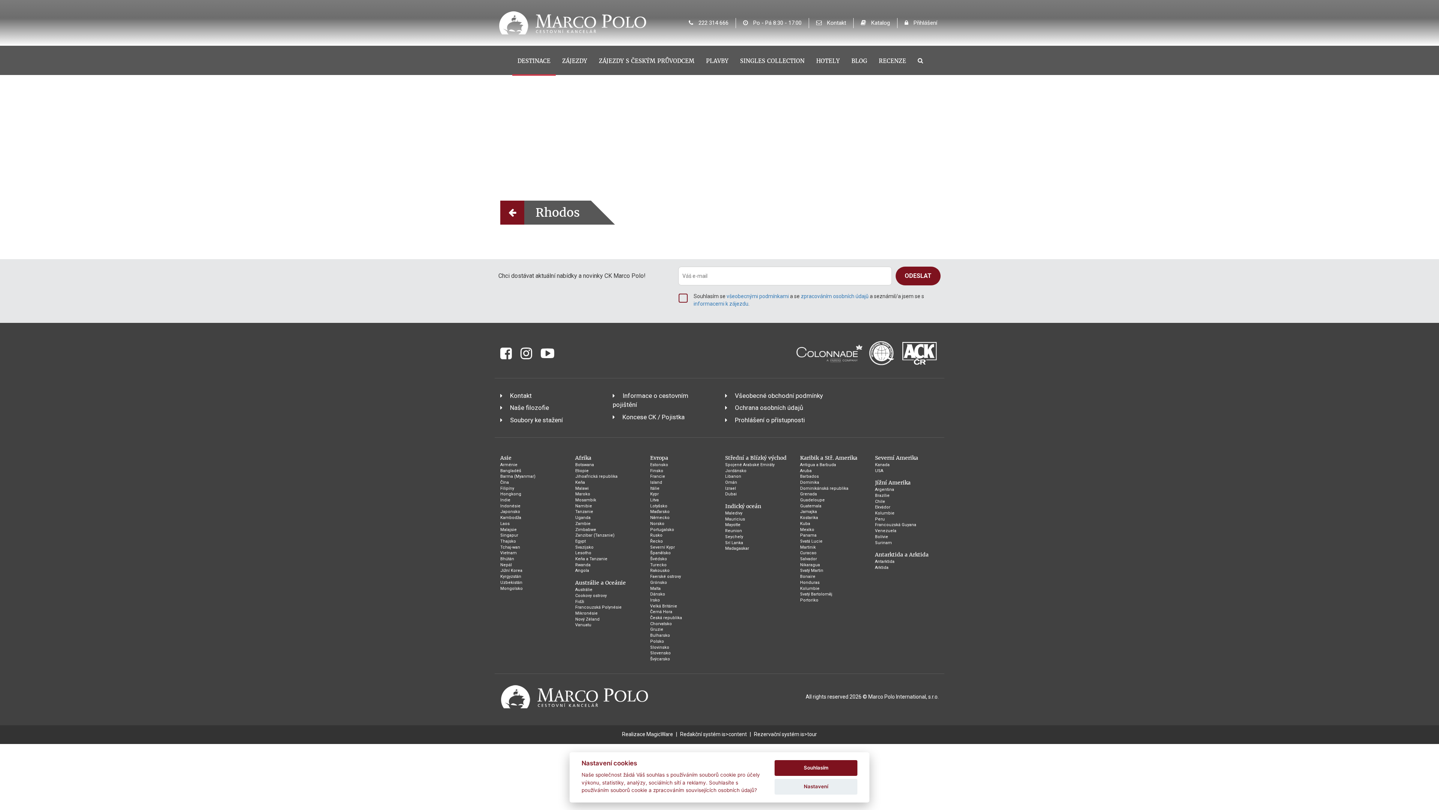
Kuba (805, 523)
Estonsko (659, 464)
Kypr (654, 494)
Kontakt (836, 23)
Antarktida (885, 561)
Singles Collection (772, 60)
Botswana (584, 464)
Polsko (657, 641)
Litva (654, 500)
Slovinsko (659, 647)
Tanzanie (584, 511)
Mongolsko (511, 588)
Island (656, 482)
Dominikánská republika (824, 488)
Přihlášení (924, 23)
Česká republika (666, 617)
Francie (657, 476)
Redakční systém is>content (713, 734)
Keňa (580, 482)
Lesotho (583, 552)
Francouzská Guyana (895, 524)
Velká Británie (663, 606)
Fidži (579, 601)
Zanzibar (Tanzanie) (595, 535)
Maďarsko (660, 511)
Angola (582, 570)
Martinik (808, 547)
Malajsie (508, 529)
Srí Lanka (734, 542)
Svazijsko (584, 547)
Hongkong (510, 494)
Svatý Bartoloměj (816, 594)
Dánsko (657, 594)
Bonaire (807, 576)
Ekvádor (882, 507)
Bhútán (507, 558)
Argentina (884, 489)
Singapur (509, 535)
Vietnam (508, 552)
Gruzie (656, 629)
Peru (880, 519)
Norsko (657, 523)
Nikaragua (810, 564)
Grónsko (658, 582)
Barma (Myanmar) (518, 476)
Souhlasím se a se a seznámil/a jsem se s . (809, 300)
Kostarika (809, 517)
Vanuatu (583, 624)
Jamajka (808, 511)
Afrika (583, 457)
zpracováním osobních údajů (835, 296)
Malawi (582, 488)
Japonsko (510, 511)
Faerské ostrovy (665, 576)
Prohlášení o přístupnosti (770, 420)
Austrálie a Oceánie (600, 582)
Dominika (809, 482)
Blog (859, 60)
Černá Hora (661, 611)
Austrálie (583, 589)
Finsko (656, 470)
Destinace (534, 60)
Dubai (731, 494)
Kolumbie (810, 588)
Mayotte (732, 524)
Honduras (810, 582)
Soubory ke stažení (536, 420)
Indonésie (510, 506)
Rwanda (583, 564)
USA (879, 470)
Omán (731, 482)
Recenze (892, 60)
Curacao (808, 552)
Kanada (882, 464)
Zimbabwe (585, 529)
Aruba (806, 470)
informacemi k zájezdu (721, 304)
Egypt (580, 541)
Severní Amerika (896, 457)
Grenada (808, 494)
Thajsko (508, 541)
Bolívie (881, 536)
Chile (880, 501)
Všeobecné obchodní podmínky (779, 395)
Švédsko (658, 558)
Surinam (883, 542)
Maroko (582, 494)
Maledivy (733, 513)
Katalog (880, 23)
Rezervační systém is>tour (785, 734)
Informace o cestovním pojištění (650, 400)
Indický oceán (743, 506)
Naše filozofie (529, 407)
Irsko (655, 600)
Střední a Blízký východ (756, 457)
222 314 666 (712, 23)
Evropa (659, 457)
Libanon (733, 476)
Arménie (509, 464)
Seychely (734, 536)
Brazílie (882, 495)
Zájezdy (574, 60)
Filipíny (507, 488)
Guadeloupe (812, 500)
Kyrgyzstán (510, 576)
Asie (506, 457)
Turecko (658, 564)
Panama (808, 535)
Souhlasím (816, 768)
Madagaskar (737, 548)
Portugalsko (662, 529)
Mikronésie (586, 613)
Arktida (882, 567)
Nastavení (816, 786)
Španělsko (660, 552)
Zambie (583, 523)
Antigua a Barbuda (818, 464)
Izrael (730, 488)
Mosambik (585, 500)
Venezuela (885, 530)
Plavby (717, 60)
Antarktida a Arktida (902, 554)
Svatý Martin (811, 570)
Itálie (655, 488)
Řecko (656, 541)
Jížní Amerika (893, 482)
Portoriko (809, 600)
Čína (504, 482)
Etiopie (582, 470)
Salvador (808, 558)
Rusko (656, 535)
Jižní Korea (511, 570)
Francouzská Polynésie (598, 607)
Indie (505, 500)
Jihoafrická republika (596, 476)
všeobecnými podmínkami (758, 296)
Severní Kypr (662, 547)
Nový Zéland (587, 619)
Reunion (733, 530)
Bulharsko (660, 635)
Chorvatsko (661, 623)
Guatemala (810, 506)
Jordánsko (735, 470)
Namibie (583, 506)
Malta (655, 588)
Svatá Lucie (811, 541)
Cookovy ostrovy (591, 595)
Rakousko (660, 570)
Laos (505, 523)
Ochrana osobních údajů (769, 407)
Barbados (809, 476)
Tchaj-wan (510, 547)
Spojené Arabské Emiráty (750, 464)
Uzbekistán (511, 582)
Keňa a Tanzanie (591, 558)
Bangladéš (510, 470)
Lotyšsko (658, 506)
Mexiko (807, 529)
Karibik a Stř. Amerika (828, 457)
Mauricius (735, 519)
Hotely (828, 60)
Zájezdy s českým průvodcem (646, 60)
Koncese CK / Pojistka (653, 417)
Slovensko (660, 653)
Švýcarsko (660, 659)
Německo (660, 517)
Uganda (583, 517)
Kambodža (510, 517)
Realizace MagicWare (647, 734)
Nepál (506, 564)
